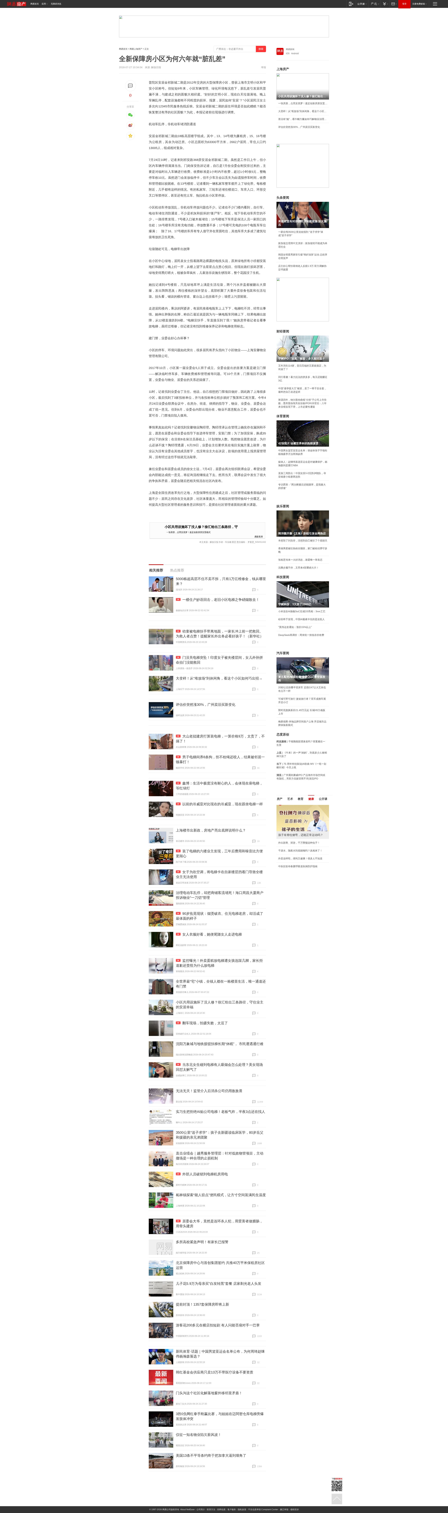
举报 (263, 67)
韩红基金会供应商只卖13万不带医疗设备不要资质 (214, 1372)
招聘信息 (221, 1509)
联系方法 (211, 1509)
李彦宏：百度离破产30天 (292, 837)
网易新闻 (290, 49)
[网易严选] (374, 4)
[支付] (385, 4)
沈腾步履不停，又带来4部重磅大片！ (298, 567)
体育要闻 (282, 416)
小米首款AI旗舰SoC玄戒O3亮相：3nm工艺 (301, 611)
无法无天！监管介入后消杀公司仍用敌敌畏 (209, 1091)
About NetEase (187, 1509)
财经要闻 (282, 331)
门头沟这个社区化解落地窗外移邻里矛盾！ (209, 1393)
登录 (404, 4)
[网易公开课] (362, 4)
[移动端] (351, 4)
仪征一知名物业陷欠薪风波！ (198, 1435)
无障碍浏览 (56, 4)
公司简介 (201, 1509)
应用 (44, 4)
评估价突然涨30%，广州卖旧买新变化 (205, 704)
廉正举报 (284, 1509)
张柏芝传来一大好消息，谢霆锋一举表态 (300, 559)
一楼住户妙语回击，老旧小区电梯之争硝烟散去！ (220, 600)
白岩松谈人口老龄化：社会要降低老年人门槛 (302, 814)
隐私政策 (242, 1509)
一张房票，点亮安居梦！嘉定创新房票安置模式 (188, 532)
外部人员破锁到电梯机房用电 (205, 1174)
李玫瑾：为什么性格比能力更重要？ (297, 806)
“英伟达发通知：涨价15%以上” (295, 627)
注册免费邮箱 (418, 4)
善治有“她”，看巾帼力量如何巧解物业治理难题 (302, 119)
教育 (300, 798)
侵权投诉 (294, 1509)
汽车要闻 (282, 653)
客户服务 (231, 1509)
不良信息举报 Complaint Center (263, 1509)
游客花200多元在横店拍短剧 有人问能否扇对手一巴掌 (218, 1325)
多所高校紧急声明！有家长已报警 (202, 1242)
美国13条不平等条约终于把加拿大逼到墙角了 (211, 1455)
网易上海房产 (136, 49)
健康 (311, 798)
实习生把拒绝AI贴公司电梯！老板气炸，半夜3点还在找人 (220, 1112)
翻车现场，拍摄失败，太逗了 (205, 1023)
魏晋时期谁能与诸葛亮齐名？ (294, 830)
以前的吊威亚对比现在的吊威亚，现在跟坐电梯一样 (222, 804)
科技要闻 (282, 577)
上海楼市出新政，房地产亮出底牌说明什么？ (211, 830)
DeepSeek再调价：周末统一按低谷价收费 (301, 635)
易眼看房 (258, 536)
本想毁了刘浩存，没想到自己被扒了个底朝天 (302, 540)
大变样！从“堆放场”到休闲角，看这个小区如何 (302, 111)
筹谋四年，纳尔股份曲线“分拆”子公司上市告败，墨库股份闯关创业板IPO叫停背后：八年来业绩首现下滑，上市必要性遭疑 (302, 403)
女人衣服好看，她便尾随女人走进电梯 (212, 934)
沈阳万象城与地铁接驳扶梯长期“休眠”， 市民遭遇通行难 (219, 1044)
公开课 (323, 798)
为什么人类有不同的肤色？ (293, 822)
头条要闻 (282, 197)
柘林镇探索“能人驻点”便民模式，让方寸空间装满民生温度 (221, 1195)
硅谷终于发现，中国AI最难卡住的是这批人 (301, 619)
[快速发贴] (130, 85)
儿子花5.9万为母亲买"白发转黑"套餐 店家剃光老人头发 (218, 1283)
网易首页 (34, 4)
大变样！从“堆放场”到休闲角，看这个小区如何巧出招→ (219, 678)
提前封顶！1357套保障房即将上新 (202, 1304)
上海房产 (282, 69)
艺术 (290, 798)
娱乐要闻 (282, 506)
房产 (279, 798)
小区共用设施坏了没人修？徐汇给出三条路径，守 (201, 527)
